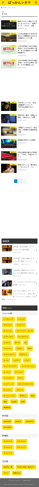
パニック (21, 319)
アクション (8, 348)
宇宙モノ (23, 396)
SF (26, 343)
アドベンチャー (9, 354)
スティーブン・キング (25, 331)
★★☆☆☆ (21, 447)
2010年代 (7, 427)
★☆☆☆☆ (8, 453)
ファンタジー (8, 378)
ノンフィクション (27, 366)
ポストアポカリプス (25, 384)
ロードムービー (9, 396)
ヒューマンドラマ (10, 366)
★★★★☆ (21, 441)
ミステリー (21, 325)
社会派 (14, 402)
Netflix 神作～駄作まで (26, 467)
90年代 (18, 421)
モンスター (8, 390)
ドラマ (27, 360)
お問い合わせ (26, 480)
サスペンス (8, 325)
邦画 (23, 402)
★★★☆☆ (8, 447)
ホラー (20, 378)
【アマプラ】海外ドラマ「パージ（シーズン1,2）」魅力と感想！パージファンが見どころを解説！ (19, 295)
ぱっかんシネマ (19, 2)
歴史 (5, 402)
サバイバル (8, 331)
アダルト (20, 348)
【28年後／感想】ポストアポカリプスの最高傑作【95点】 (23, 273)
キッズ (6, 360)
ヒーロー (7, 372)
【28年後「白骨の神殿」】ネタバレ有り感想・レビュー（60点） (23, 261)
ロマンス (20, 390)
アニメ (6, 473)
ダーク (17, 343)
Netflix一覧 (8, 467)
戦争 (32, 396)
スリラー (7, 343)
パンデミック (8, 384)
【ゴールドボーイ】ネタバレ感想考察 (24, 283)
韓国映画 (7, 407)
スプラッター (8, 337)
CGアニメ (23, 354)
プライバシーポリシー (15, 480)
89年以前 (7, 421)
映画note (16, 473)
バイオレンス (8, 319)
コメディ (16, 360)
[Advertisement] (19, 86)
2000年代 (30, 421)
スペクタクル (23, 337)
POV (29, 348)
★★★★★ (8, 441)
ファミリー (19, 372)
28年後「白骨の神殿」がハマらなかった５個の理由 (23, 249)
